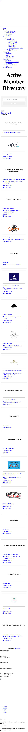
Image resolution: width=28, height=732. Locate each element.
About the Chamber (11, 31)
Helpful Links (9, 63)
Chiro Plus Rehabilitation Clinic (10, 399)
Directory (8, 60)
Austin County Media (19, 715)
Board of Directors (10, 32)
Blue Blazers (9, 34)
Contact (8, 35)
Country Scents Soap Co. (8, 208)
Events (4, 37)
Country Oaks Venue (7, 314)
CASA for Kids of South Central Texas (11, 634)
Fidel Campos (6, 262)
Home (4, 28)
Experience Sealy (7, 67)
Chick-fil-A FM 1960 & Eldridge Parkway (12, 132)
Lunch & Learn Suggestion (16, 48)
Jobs (7, 66)
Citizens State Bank (7, 608)
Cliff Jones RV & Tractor (8, 503)
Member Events (10, 49)
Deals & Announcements (12, 62)
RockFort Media (3, 716)
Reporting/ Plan (10, 57)
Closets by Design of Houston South (10, 554)
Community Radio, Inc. (8, 154)
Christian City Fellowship (8, 448)
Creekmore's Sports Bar (8, 237)
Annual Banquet (13, 43)
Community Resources (11, 64)
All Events (8, 38)
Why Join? (9, 53)
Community (6, 59)
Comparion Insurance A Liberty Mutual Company (14, 179)
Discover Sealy (13, 50)
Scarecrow (12, 45)
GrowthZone (17, 648)
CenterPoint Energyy (7, 583)
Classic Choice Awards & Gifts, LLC (11, 285)
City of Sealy (5, 529)
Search (14, 103)
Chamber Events (10, 39)
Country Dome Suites (7, 343)
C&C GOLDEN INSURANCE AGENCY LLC (12, 370)
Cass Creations (6, 425)
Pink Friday (12, 46)
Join (7, 55)
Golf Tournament (13, 42)
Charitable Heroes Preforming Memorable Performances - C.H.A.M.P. (12, 474)
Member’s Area (10, 56)
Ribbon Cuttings (13, 41)
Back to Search (6, 113)
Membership (6, 52)
